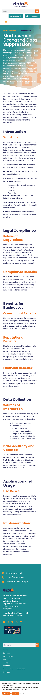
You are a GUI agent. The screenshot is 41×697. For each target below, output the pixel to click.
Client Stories (8, 656)
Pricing (5, 662)
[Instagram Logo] (12, 622)
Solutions (6, 653)
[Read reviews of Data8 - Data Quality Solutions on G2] (12, 633)
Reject (15, 693)
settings (24, 689)
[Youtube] (21, 622)
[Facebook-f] (8, 622)
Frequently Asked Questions (14, 669)
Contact (6, 672)
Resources (7, 659)
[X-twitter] (17, 622)
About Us (6, 666)
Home (5, 30)
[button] (6, 22)
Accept (6, 693)
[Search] (37, 11)
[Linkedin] (4, 622)
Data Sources (14, 30)
